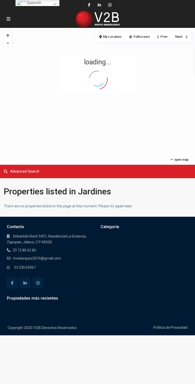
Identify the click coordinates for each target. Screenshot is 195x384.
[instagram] (110, 5)
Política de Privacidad (170, 327)
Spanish (33, 3)
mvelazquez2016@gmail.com (37, 258)
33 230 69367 (25, 267)
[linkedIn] (99, 5)
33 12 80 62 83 (24, 250)
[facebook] (89, 5)
